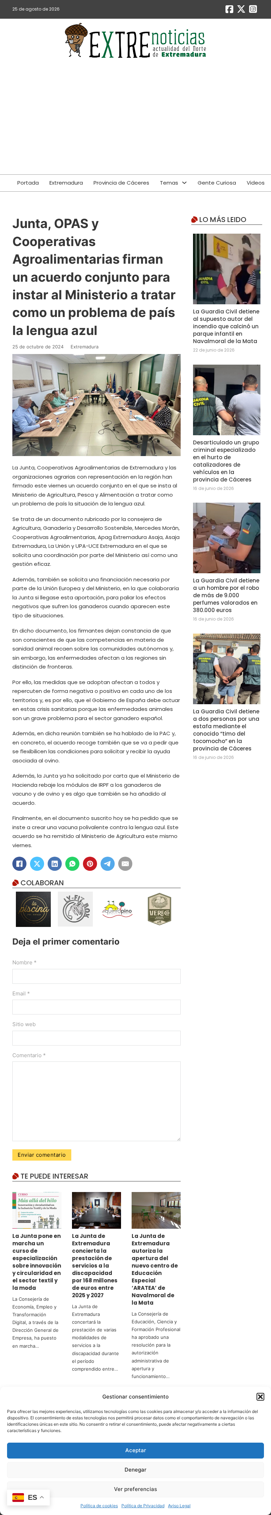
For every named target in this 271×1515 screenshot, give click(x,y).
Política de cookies (99, 1505)
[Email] (125, 864)
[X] (37, 864)
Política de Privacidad (142, 1505)
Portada (28, 182)
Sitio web (24, 1024)
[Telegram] (108, 864)
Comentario (29, 1055)
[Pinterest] (90, 864)
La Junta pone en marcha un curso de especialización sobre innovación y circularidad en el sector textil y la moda (36, 1262)
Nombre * (24, 962)
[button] (260, 1396)
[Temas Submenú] (184, 182)
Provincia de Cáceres (121, 182)
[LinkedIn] (55, 864)
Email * (21, 993)
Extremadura (66, 182)
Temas (169, 182)
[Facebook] (19, 864)
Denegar (135, 1469)
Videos (256, 182)
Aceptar (135, 1450)
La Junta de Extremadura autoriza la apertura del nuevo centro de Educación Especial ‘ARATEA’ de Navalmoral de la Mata (155, 1269)
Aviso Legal (179, 1505)
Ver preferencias (135, 1489)
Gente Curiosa (217, 182)
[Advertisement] (135, 117)
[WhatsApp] (72, 864)
